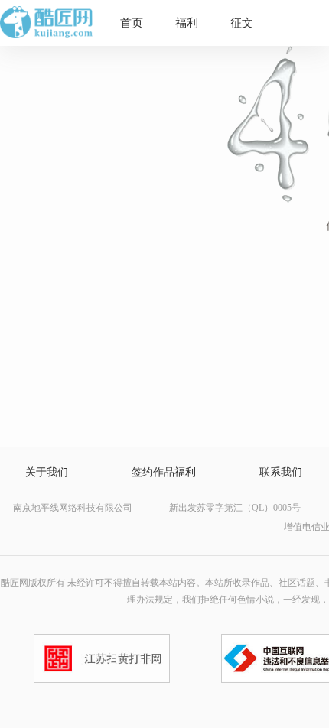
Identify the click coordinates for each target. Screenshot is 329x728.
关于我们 (46, 472)
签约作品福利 (164, 472)
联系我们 (280, 472)
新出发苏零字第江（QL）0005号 (235, 507)
